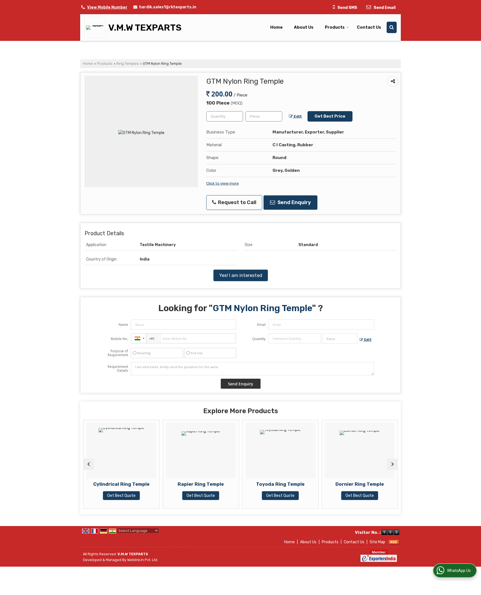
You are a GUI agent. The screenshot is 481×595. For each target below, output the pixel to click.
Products (335, 27)
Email (261, 324)
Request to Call (236, 202)
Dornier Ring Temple (359, 484)
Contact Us (369, 27)
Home (276, 27)
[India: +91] (138, 338)
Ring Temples (127, 63)
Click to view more (222, 183)
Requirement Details (118, 369)
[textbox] (264, 116)
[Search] (392, 27)
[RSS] (394, 542)
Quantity (259, 338)
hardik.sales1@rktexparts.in (167, 7)
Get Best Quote (121, 495)
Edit (297, 116)
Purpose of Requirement (118, 353)
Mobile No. (119, 338)
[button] (107, 7)
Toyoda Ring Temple (280, 484)
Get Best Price (330, 116)
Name (123, 324)
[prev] (88, 464)
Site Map (377, 542)
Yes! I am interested (240, 275)
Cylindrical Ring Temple (121, 484)
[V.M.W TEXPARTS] (96, 27)
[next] (392, 464)
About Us (303, 27)
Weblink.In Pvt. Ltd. (142, 560)
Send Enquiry (293, 202)
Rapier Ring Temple (201, 484)
